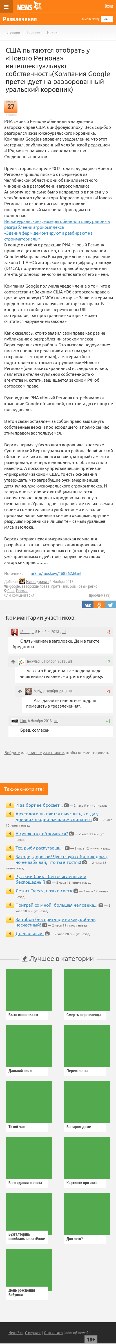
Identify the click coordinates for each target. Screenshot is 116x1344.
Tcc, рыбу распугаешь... (39, 847)
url (64, 631)
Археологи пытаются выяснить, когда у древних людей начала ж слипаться (57, 816)
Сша (10, 591)
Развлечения (20, 19)
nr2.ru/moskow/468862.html (56, 573)
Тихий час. (17, 1126)
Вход (109, 6)
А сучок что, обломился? (41, 833)
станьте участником (46, 752)
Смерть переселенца (83, 1014)
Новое (52, 32)
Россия (22, 591)
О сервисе (33, 1333)
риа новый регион (84, 586)
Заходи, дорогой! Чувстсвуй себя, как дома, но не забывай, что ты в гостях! (61, 859)
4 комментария (21, 595)
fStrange (27, 631)
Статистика (53, 1333)
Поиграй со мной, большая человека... (56, 904)
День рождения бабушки (21, 1292)
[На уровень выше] (13, 661)
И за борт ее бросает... (39, 805)
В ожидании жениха (25, 1182)
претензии (59, 586)
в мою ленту (90, 19)
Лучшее (13, 32)
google (14, 586)
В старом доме (78, 1126)
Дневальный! (29, 933)
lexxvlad (33, 661)
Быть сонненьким (23, 1014)
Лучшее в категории (61, 958)
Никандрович (37, 581)
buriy (37, 691)
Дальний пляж (20, 1070)
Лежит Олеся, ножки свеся (43, 890)
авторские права (36, 586)
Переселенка (77, 1070)
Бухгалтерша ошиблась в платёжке (26, 1236)
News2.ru (15, 1333)
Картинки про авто (81, 1182)
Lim (23, 720)
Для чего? (74, 1238)
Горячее (33, 32)
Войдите (12, 752)
